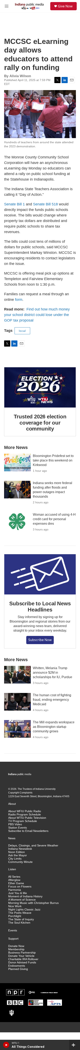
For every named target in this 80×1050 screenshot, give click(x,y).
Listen (12, 869)
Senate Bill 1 (14, 204)
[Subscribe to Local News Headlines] (40, 574)
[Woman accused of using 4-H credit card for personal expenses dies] (17, 521)
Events (12, 930)
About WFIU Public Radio (24, 811)
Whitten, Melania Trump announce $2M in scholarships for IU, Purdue (52, 672)
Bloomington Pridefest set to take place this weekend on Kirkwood (53, 460)
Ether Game (16, 883)
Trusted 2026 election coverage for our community (40, 422)
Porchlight (14, 916)
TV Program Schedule (22, 821)
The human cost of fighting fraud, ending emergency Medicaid (52, 699)
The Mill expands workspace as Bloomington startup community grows (53, 726)
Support (13, 938)
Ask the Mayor (17, 855)
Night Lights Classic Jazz (24, 909)
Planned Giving (18, 969)
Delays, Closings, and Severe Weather (33, 845)
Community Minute (20, 861)
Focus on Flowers (19, 886)
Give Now (65, 6)
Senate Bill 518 (45, 204)
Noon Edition (16, 852)
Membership (16, 949)
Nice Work (15, 906)
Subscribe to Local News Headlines (40, 606)
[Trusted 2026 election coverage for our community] (40, 387)
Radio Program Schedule (24, 814)
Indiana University (45, 789)
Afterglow (14, 880)
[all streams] (74, 1045)
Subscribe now (40, 640)
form (18, 300)
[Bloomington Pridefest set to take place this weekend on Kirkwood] (17, 462)
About (12, 803)
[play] (6, 1045)
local (22, 330)
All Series (14, 876)
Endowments (16, 965)
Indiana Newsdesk (20, 848)
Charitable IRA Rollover (23, 959)
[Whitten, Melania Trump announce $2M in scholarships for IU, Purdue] (17, 675)
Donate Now (16, 946)
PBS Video (15, 824)
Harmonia (14, 889)
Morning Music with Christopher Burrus (33, 903)
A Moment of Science (22, 899)
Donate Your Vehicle (21, 955)
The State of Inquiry (21, 919)
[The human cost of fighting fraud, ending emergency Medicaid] (17, 702)
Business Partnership (22, 952)
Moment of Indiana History (25, 896)
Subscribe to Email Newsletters (28, 830)
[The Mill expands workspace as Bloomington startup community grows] (17, 729)
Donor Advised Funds (22, 962)
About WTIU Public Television (27, 817)
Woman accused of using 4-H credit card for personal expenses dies (54, 519)
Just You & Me (17, 893)
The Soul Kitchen (19, 922)
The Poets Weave (19, 912)
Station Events (17, 827)
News (11, 838)
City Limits (15, 858)
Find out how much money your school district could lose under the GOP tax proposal (37, 314)
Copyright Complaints (20, 792)
